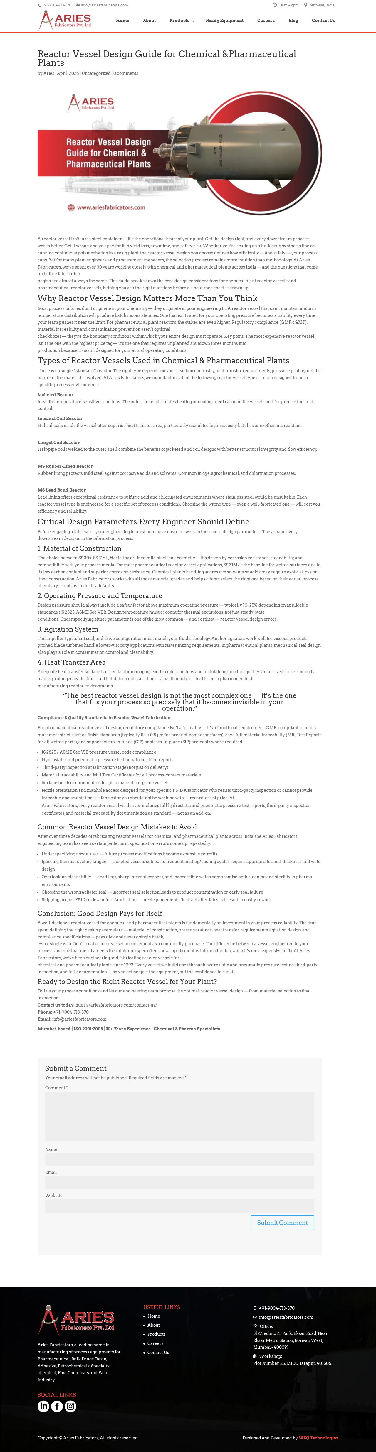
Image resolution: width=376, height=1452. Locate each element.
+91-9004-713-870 (277, 1308)
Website (54, 1195)
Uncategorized (96, 73)
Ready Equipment (225, 20)
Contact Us (323, 20)
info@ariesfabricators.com (286, 1317)
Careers (266, 20)
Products (179, 20)
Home (122, 20)
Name (51, 1149)
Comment (56, 1087)
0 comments (125, 73)
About (149, 20)
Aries (48, 73)
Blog (293, 20)
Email (51, 1172)
